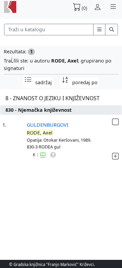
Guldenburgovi (47, 125)
